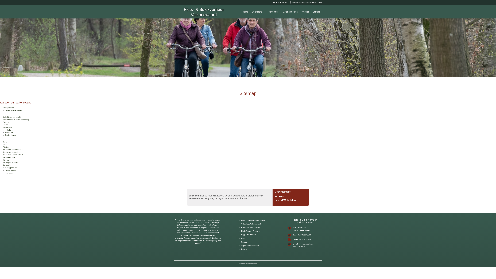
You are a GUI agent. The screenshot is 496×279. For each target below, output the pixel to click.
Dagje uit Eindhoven (248, 235)
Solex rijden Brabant (10, 163)
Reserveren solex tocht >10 (13, 155)
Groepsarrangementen (13, 110)
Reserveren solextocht (11, 157)
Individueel (9, 173)
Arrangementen (290, 12)
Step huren (9, 133)
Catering (6, 122)
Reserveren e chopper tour (12, 150)
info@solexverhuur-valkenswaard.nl (307, 2)
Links (5, 144)
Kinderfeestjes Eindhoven (250, 231)
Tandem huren (10, 135)
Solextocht (257, 12)
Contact (316, 12)
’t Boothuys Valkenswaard (251, 224)
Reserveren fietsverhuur (11, 152)
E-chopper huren (11, 168)
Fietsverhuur (272, 12)
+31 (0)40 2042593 (280, 2)
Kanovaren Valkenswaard (250, 227)
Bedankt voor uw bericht (12, 117)
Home (245, 12)
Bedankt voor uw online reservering (16, 120)
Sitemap (6, 160)
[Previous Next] (248, 47)
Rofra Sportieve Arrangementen (253, 220)
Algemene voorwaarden (250, 246)
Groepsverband (10, 170)
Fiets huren (9, 130)
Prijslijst (305, 12)
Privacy (244, 249)
